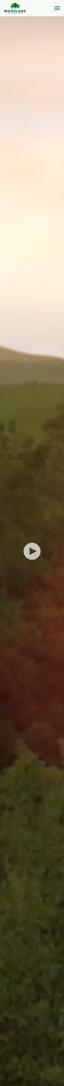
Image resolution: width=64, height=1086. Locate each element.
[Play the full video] (32, 551)
